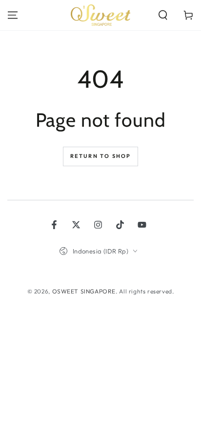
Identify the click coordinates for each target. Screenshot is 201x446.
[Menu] (12, 15)
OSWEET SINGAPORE (84, 291)
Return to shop (100, 156)
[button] (163, 15)
